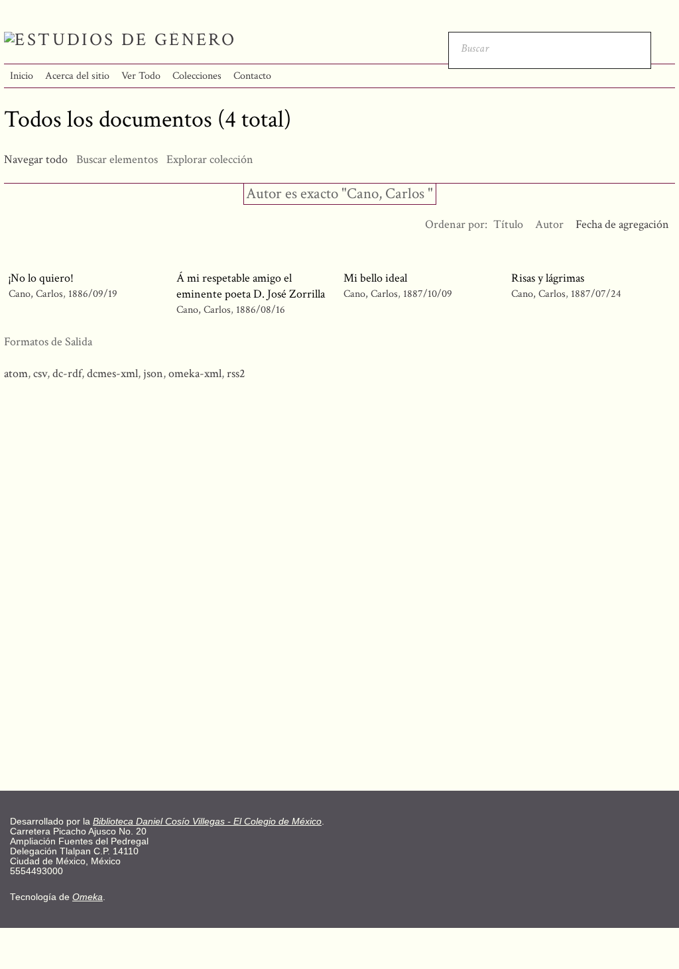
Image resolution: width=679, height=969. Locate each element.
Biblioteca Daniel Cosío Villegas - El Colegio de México (207, 821)
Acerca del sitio (77, 76)
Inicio (21, 76)
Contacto (252, 76)
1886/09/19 (92, 294)
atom (16, 373)
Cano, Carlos (36, 294)
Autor (549, 224)
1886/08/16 (260, 310)
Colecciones (196, 76)
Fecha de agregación (622, 224)
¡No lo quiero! (41, 278)
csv (40, 373)
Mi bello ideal (375, 278)
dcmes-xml (112, 373)
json (153, 373)
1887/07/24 (596, 294)
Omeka (87, 897)
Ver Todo (140, 76)
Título (508, 224)
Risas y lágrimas (547, 278)
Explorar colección (209, 159)
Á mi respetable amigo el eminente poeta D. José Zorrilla (250, 286)
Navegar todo (36, 159)
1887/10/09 (427, 294)
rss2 (236, 373)
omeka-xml (194, 373)
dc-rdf (67, 373)
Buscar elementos (117, 159)
